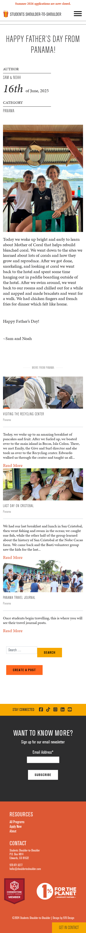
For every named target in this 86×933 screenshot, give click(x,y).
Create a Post (24, 670)
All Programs (17, 822)
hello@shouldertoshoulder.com (25, 869)
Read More (12, 465)
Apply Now (16, 826)
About (13, 831)
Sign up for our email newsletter (43, 742)
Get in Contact (69, 927)
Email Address (43, 752)
